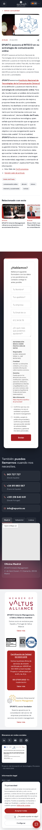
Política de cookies (23, 805)
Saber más (21, 631)
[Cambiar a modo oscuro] (26, 4)
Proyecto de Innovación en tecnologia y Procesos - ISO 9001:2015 (21, 767)
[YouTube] (15, 740)
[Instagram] (21, 740)
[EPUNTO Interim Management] (21, 3)
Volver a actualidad (11, 11)
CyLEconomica (22, 169)
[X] (9, 740)
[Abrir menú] (4, 3)
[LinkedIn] (4, 740)
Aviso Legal (6, 780)
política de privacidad (21, 419)
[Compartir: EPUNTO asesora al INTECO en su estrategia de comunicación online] (38, 40)
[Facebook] (26, 740)
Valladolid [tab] (19, 520)
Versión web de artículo (14, 173)
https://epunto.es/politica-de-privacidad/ (21, 401)
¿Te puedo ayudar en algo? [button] (28, 816)
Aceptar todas (21, 811)
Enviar (21, 437)
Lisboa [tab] (31, 520)
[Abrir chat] (36, 824)
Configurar (21, 823)
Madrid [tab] (7, 520)
